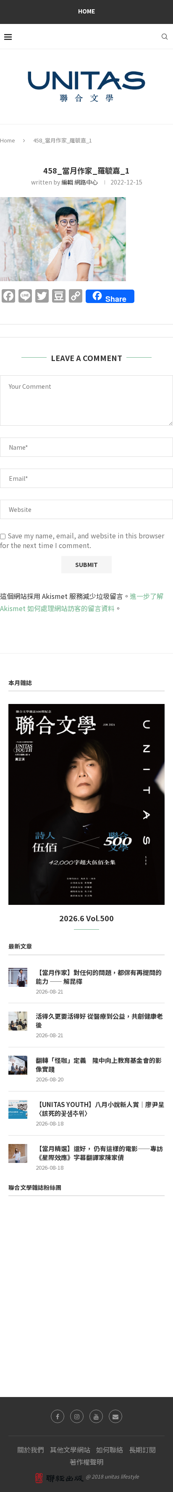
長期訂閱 (142, 1450)
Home (86, 11)
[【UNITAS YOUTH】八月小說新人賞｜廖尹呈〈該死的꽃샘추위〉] (17, 1109)
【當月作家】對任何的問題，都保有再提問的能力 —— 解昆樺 (99, 977)
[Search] (164, 36)
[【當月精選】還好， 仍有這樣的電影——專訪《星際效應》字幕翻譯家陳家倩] (17, 1153)
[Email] (115, 1416)
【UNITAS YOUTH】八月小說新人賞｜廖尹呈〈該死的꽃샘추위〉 (100, 1109)
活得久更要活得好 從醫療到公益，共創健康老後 (99, 1020)
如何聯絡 (109, 1450)
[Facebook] (57, 1416)
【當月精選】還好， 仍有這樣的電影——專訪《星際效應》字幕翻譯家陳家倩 (99, 1153)
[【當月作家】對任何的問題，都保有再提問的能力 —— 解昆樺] (17, 977)
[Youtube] (96, 1416)
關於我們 (30, 1450)
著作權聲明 (86, 1462)
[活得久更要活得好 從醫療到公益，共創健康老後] (17, 1021)
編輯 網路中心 (79, 182)
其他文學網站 (70, 1450)
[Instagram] (77, 1416)
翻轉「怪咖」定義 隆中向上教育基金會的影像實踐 (99, 1064)
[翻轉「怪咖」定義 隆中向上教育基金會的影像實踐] (17, 1065)
